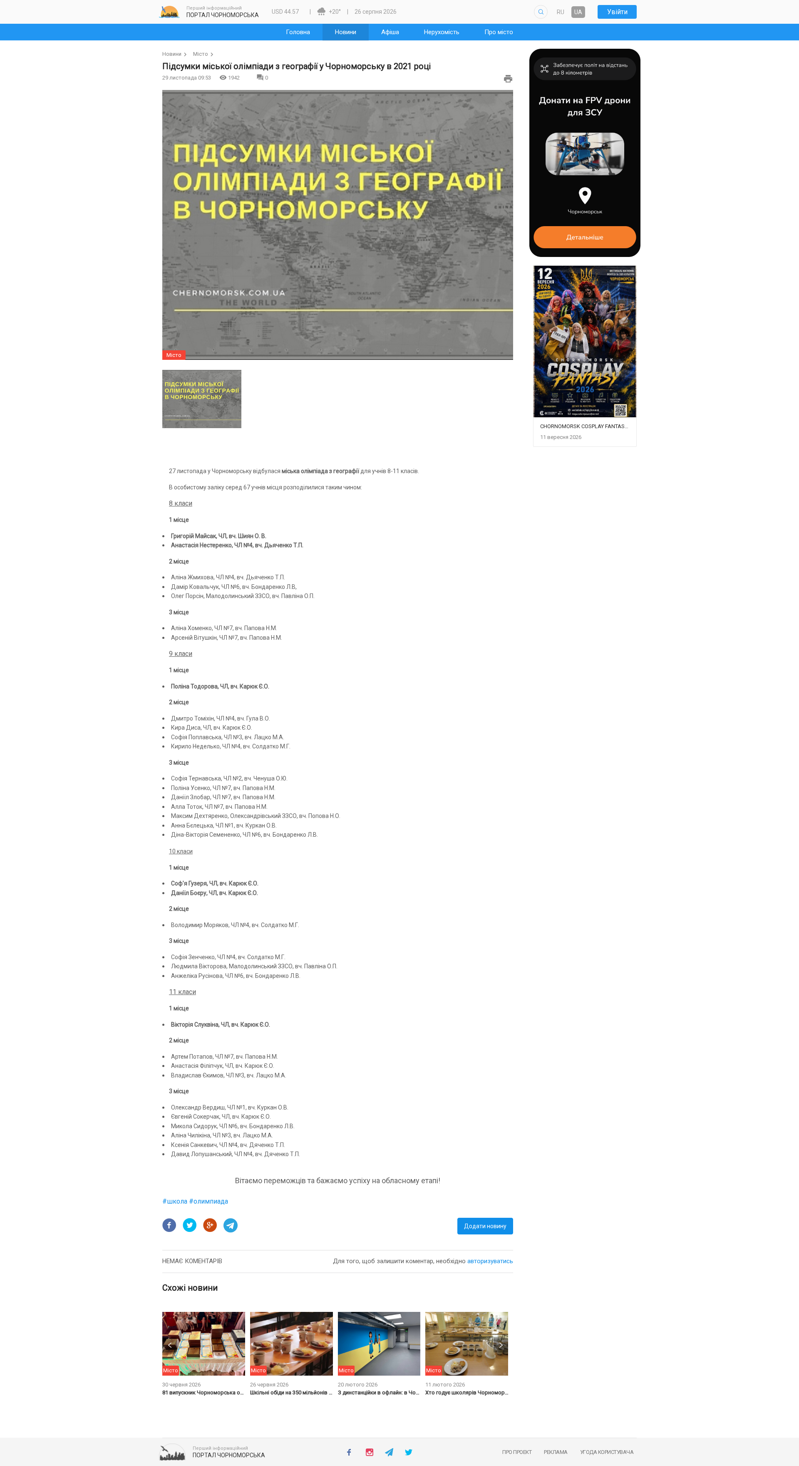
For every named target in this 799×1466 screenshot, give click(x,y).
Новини (171, 54)
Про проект (516, 1452)
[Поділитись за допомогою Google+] (210, 1225)
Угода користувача (607, 1452)
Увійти (617, 12)
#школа (175, 1201)
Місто (200, 54)
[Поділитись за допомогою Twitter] (190, 1225)
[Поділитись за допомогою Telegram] (230, 1225)
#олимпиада (208, 1201)
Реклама (556, 1452)
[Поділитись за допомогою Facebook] (169, 1225)
